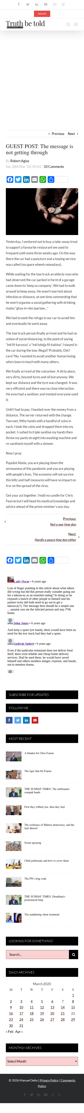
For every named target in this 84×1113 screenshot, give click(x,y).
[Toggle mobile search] (68, 24)
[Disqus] (42, 624)
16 (11, 1013)
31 (21, 1026)
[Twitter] (17, 720)
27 (52, 1019)
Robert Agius (19, 161)
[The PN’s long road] (13, 883)
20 (52, 1013)
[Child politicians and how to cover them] (13, 865)
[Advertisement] (42, 75)
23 (11, 1019)
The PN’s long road (35, 878)
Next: (55, 537)
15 (73, 1007)
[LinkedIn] (26, 720)
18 (32, 1013)
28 (63, 1019)
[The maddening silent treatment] (13, 919)
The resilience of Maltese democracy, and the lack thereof (49, 826)
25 (32, 1019)
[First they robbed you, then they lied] (13, 811)
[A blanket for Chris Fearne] (13, 758)
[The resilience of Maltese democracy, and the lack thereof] (13, 829)
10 (21, 1007)
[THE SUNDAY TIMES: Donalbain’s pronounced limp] (13, 901)
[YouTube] (35, 720)
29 (73, 1019)
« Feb (9, 1031)
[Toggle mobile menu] (76, 24)
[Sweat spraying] (13, 847)
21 (63, 1013)
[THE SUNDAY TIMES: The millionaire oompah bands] (13, 793)
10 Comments (54, 166)
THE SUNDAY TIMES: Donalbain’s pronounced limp (44, 898)
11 (32, 1007)
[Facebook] (9, 720)
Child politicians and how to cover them (46, 860)
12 (42, 1007)
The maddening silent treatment (41, 914)
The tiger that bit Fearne (37, 771)
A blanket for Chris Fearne (39, 753)
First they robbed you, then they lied (44, 807)
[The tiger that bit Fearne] (13, 775)
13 (52, 1007)
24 (21, 1019)
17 (21, 1013)
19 (42, 1013)
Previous (58, 134)
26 (42, 1019)
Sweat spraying (32, 843)
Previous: (63, 522)
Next (71, 134)
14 (63, 1007)
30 (11, 1026)
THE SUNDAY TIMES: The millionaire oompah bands (47, 790)
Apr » (19, 1031)
